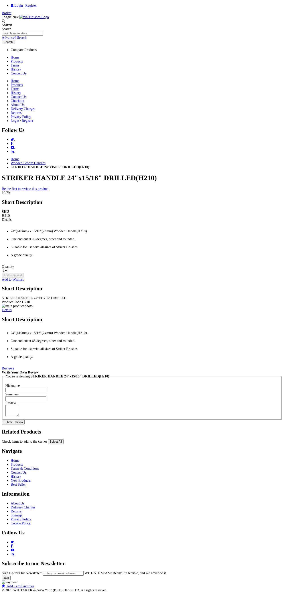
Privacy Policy (21, 117)
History (16, 69)
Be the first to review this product (25, 189)
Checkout (17, 101)
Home (15, 57)
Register (31, 5)
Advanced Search (14, 37)
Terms (15, 65)
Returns (16, 113)
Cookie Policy (21, 523)
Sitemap (16, 515)
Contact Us (18, 73)
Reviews (8, 368)
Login (18, 5)
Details (7, 310)
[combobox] (22, 33)
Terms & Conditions (25, 468)
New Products (21, 480)
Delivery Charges (23, 109)
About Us (17, 105)
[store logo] (34, 17)
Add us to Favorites (19, 586)
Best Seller (18, 484)
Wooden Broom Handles (28, 163)
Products (17, 61)
